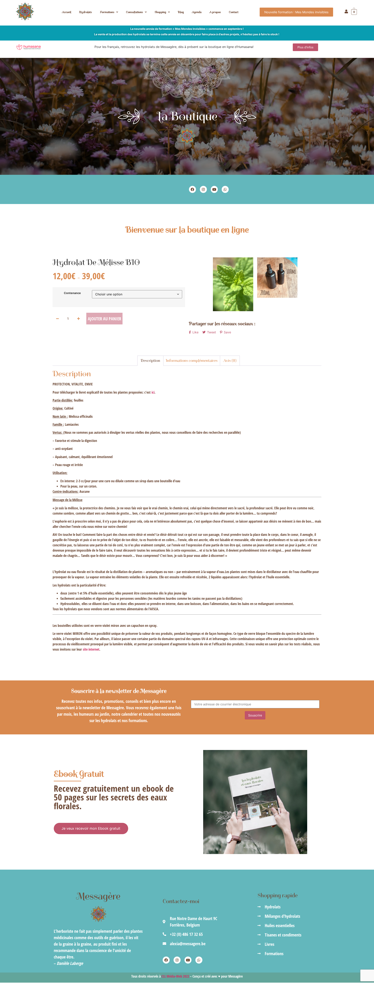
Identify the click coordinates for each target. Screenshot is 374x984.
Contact (233, 12)
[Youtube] (214, 189)
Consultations (134, 12)
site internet (91, 649)
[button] (109, 12)
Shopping (160, 12)
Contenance (72, 293)
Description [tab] (150, 360)
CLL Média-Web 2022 (175, 976)
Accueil (66, 12)
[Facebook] (192, 189)
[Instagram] (203, 189)
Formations (107, 12)
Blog (181, 12)
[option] (233, 284)
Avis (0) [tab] (229, 360)
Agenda (196, 12)
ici (153, 392)
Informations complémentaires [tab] (192, 360)
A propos (215, 12)
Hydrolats (85, 12)
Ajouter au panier (104, 319)
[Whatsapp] (225, 189)
